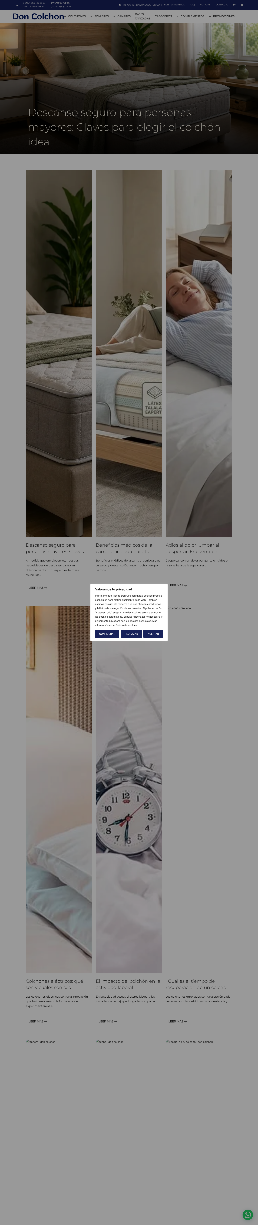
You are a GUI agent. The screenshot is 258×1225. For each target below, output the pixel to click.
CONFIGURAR (107, 633)
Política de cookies (126, 625)
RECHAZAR (131, 633)
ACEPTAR (153, 633)
